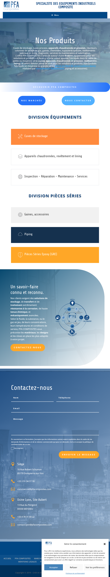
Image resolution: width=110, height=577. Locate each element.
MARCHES (38, 558)
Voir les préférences (95, 567)
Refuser (73, 567)
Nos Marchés (31, 100)
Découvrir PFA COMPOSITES (55, 87)
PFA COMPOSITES (23, 558)
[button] (104, 544)
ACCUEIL (7, 558)
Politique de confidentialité (75, 573)
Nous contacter (78, 100)
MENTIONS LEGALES (27, 561)
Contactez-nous (28, 347)
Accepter (53, 567)
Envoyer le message (79, 454)
